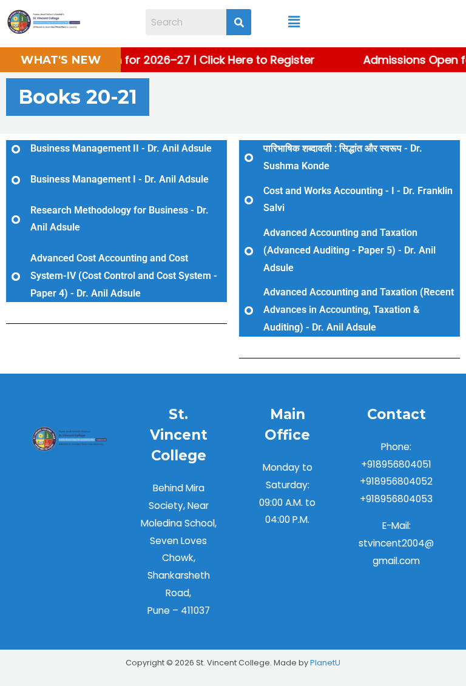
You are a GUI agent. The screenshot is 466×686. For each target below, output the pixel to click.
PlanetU (325, 662)
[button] (294, 21)
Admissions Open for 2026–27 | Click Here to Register (169, 59)
